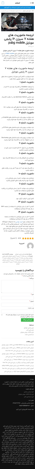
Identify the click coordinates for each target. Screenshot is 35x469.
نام (32, 294)
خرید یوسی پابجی (29, 392)
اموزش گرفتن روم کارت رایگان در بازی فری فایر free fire (18, 362)
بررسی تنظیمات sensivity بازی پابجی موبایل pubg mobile (18, 365)
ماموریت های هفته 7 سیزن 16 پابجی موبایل (14, 260)
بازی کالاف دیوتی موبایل (27, 332)
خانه (33, 11)
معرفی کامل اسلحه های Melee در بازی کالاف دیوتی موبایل (18, 348)
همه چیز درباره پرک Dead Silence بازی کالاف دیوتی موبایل (18, 345)
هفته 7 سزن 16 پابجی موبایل (25, 262)
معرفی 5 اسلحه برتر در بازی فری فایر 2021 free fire (19, 351)
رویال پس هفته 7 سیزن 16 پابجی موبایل (18, 258)
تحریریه (21, 243)
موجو (24, 458)
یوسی (20, 438)
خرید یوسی (19, 222)
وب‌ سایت (31, 308)
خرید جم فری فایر (29, 397)
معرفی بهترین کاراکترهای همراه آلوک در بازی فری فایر (19, 371)
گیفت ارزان (22, 444)
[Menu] (33, 3)
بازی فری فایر (30, 330)
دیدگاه (31, 278)
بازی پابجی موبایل (27, 11)
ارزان (32, 438)
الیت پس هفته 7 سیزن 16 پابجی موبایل (19, 256)
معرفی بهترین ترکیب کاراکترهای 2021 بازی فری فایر (20, 357)
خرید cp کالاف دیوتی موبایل (26, 394)
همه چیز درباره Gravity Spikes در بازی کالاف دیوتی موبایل (18, 354)
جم (20, 454)
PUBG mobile (10, 54)
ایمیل (31, 301)
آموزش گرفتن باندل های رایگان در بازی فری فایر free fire (18, 368)
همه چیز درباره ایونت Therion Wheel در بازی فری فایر (19, 360)
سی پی (15, 456)
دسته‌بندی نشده (29, 335)
